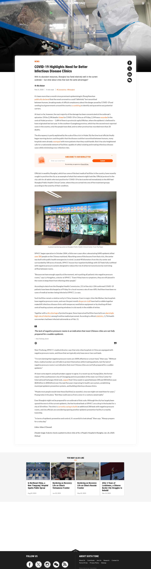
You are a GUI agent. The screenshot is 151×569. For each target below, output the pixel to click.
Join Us (99, 560)
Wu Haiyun (41, 85)
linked (61, 117)
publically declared (42, 99)
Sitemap (103, 563)
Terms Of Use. (85, 164)
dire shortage (52, 313)
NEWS (37, 61)
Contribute (90, 560)
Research (106, 560)
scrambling (76, 105)
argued (66, 380)
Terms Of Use (83, 563)
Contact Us (115, 560)
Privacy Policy (94, 563)
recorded (104, 117)
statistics (99, 316)
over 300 (38, 256)
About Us (82, 560)
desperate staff (85, 301)
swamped (57, 141)
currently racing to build (67, 407)
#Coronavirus (61, 90)
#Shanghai (71, 90)
